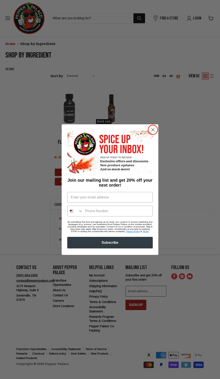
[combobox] (75, 211)
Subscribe (110, 242)
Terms (145, 231)
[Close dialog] (153, 130)
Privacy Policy (133, 231)
